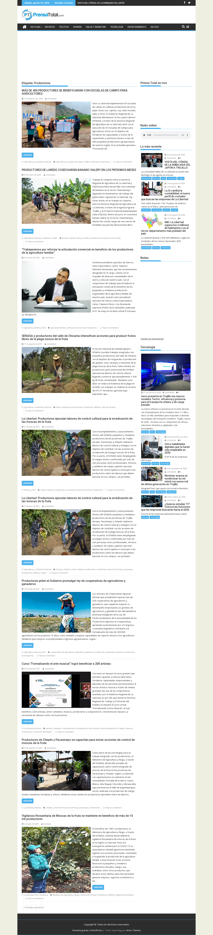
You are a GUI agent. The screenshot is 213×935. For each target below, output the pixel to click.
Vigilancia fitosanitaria (125, 895)
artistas (49, 728)
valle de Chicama (108, 407)
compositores (68, 728)
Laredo (86, 238)
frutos (58, 407)
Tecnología (116, 27)
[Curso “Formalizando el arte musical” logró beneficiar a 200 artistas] (56, 673)
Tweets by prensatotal (151, 338)
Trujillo (54, 238)
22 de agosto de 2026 (175, 215)
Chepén (66, 569)
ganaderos (79, 652)
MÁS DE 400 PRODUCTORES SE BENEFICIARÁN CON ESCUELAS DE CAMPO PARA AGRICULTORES (75, 92)
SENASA (97, 407)
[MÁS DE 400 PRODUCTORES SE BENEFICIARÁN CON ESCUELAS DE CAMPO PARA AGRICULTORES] (56, 103)
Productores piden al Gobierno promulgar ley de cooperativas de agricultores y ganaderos (73, 582)
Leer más (27, 155)
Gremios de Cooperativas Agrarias (108, 652)
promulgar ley (27, 655)
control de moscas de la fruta (65, 807)
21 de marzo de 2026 (152, 392)
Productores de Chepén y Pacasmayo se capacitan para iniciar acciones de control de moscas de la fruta (78, 741)
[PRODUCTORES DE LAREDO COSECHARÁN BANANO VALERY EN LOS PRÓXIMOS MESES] (56, 179)
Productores (105, 162)
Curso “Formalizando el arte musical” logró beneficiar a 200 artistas (66, 663)
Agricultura (28, 162)
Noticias (35, 27)
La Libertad (38, 162)
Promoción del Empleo (42, 732)
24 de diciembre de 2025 (176, 437)
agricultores (61, 162)
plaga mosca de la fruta (72, 407)
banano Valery (76, 238)
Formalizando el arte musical (87, 728)
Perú (44, 328)
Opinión (77, 27)
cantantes (57, 728)
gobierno (89, 652)
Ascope (59, 569)
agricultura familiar (58, 328)
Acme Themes (133, 930)
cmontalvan (52, 98)
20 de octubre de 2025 (176, 497)
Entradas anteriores (34, 907)
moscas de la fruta (83, 490)
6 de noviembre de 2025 (176, 468)
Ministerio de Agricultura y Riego (66, 895)
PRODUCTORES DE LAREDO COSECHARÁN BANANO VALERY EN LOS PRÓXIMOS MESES (79, 170)
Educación (146, 210)
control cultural (46, 490)
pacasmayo (128, 569)
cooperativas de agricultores (62, 652)
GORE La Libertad (91, 162)
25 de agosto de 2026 (175, 154)
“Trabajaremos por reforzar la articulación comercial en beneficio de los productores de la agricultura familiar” (77, 251)
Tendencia (46, 238)
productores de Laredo (111, 238)
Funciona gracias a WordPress (87, 930)
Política (64, 27)
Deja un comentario (124, 162)
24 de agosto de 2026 (175, 183)
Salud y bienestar (96, 27)
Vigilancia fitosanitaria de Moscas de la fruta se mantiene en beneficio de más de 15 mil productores (77, 817)
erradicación (59, 490)
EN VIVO (155, 27)
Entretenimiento (137, 27)
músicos (129, 728)
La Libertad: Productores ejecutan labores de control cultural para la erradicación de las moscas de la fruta (77, 420)
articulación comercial (76, 328)
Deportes (50, 27)
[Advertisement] (106, 53)
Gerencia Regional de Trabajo (112, 728)
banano (65, 238)
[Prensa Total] (24, 26)
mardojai (47, 824)
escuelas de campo (75, 162)
